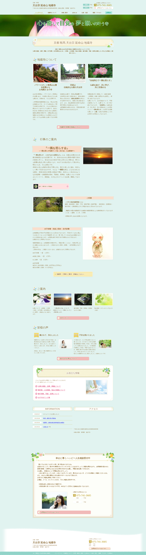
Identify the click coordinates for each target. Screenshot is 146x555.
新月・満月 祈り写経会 (49, 418)
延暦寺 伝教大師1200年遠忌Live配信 (53, 422)
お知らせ (45, 426)
